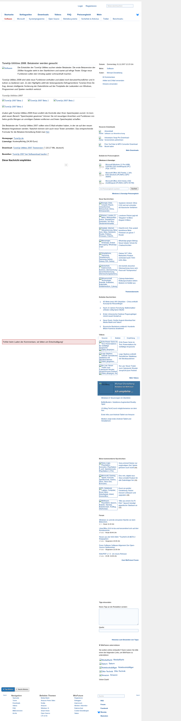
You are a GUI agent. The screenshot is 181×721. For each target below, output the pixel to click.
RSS (102, 700)
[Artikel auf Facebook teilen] (12, 165)
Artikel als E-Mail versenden (113, 81)
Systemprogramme (36, 19)
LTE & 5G (44, 716)
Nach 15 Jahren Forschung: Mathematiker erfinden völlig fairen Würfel (119, 309)
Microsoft (21, 19)
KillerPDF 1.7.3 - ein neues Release (113, 554)
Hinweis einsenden (110, 84)
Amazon (114, 675)
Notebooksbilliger (126, 667)
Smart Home (45, 711)
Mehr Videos (134, 378)
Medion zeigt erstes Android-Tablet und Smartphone (116, 420)
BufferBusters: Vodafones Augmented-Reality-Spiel (118, 403)
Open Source (54, 19)
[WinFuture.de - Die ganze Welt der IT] (25, 7)
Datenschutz (78, 708)
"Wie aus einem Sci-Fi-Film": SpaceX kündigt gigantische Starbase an (128, 503)
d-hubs (101, 532)
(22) (120, 507)
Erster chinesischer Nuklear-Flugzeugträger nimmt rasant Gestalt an (120, 315)
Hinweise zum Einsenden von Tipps (125, 640)
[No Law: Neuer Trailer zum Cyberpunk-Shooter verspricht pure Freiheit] (108, 370)
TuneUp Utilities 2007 (12, 95)
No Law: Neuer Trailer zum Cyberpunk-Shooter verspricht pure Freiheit (128, 368)
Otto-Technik (119, 671)
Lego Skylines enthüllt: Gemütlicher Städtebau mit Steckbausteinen (128, 356)
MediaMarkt (118, 660)
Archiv (15, 713)
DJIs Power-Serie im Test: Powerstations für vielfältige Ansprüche (127, 344)
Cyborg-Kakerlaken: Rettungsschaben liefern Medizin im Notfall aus (128, 281)
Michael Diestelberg (114, 73)
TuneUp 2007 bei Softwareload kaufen (29, 154)
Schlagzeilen (26, 14)
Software (110, 69)
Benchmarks (118, 19)
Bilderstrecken (17, 711)
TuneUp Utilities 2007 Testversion (28, 148)
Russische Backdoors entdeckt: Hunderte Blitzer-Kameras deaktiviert (119, 328)
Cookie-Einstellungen (81, 711)
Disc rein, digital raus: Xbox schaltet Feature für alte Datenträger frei (128, 478)
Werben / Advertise (80, 705)
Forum (103, 704)
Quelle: (101, 627)
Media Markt (45, 698)
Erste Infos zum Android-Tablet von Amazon (117, 415)
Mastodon (104, 716)
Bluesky (103, 712)
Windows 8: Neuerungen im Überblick (115, 398)
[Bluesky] (137, 15)
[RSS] (129, 14)
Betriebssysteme (70, 19)
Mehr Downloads (132, 150)
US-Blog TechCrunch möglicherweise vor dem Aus (119, 409)
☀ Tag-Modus (8, 689)
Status (76, 713)
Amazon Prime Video (48, 700)
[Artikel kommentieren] (54, 165)
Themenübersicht (132, 291)
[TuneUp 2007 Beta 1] (12, 100)
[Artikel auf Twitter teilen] (33, 165)
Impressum (78, 703)
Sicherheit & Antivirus (90, 19)
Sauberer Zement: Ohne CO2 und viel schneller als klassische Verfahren (128, 205)
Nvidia (43, 703)
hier (47, 132)
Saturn (112, 663)
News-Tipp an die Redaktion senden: (113, 607)
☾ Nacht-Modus (22, 689)
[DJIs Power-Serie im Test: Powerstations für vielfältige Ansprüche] (108, 346)
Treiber (106, 19)
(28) (128, 495)
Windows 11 (45, 708)
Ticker (15, 700)
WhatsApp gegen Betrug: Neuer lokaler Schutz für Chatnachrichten (128, 243)
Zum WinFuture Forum (130, 560)
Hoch (5, 695)
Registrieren (91, 6)
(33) (135, 480)
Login (80, 6)
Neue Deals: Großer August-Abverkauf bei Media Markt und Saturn (119, 321)
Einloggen (77, 700)
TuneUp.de (19, 138)
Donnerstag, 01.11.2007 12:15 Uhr (120, 64)
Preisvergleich (84, 14)
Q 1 (100, 524)
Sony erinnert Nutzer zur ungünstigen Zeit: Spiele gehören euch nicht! (128, 465)
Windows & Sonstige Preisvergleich (125, 193)
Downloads (43, 14)
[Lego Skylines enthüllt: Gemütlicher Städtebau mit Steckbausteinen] (108, 358)
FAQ (69, 14)
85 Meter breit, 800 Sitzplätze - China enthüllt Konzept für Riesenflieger (120, 303)
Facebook (104, 708)
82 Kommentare (109, 77)
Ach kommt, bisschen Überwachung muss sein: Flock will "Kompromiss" (128, 268)
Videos (58, 14)
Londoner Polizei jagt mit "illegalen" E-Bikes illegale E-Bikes (128, 218)
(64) (135, 468)
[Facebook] (133, 14)
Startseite (9, 14)
